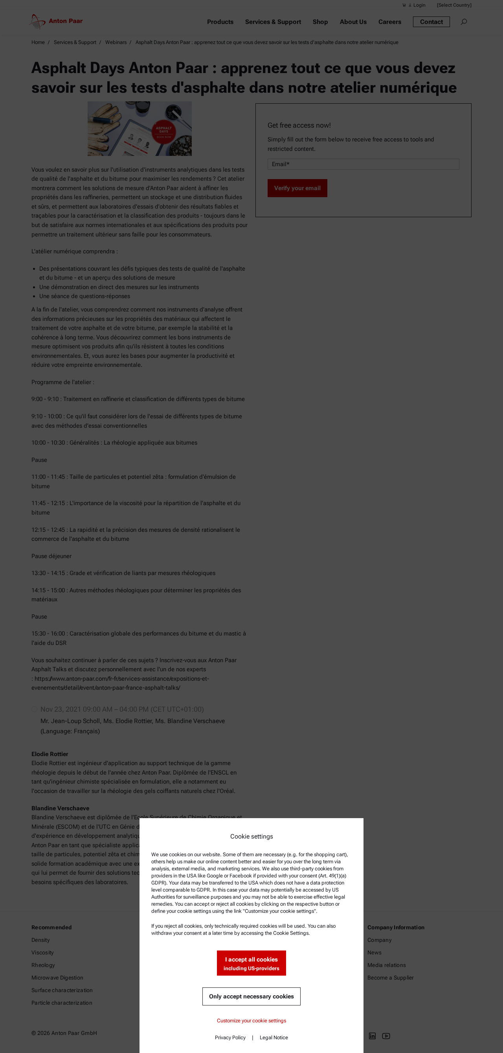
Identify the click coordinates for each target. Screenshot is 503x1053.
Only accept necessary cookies (251, 996)
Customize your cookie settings (251, 1021)
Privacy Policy (230, 1037)
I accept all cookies (251, 963)
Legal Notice (274, 1037)
